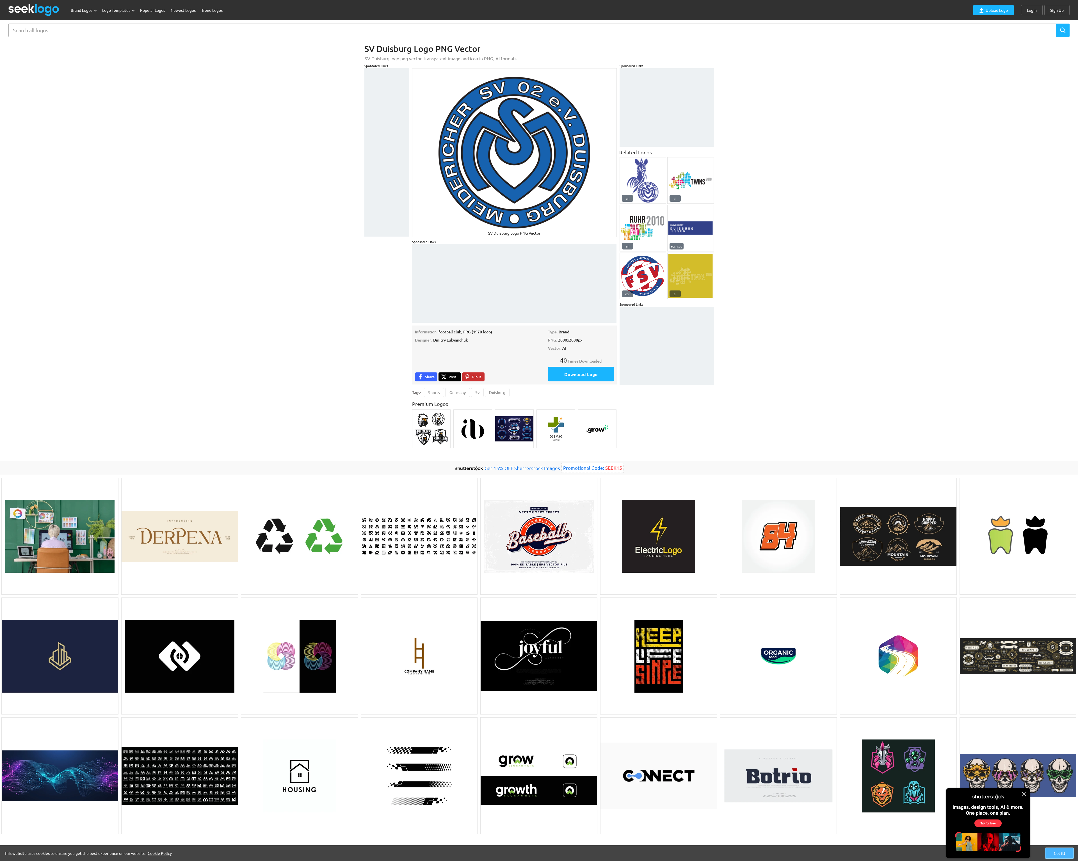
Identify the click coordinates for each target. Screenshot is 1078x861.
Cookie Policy (160, 853)
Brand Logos (82, 10)
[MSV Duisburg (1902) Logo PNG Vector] (643, 180)
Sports (434, 392)
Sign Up (1057, 10)
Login (1032, 10)
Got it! (1059, 853)
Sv (477, 392)
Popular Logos (152, 10)
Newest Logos (183, 10)
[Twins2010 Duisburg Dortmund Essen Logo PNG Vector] (690, 180)
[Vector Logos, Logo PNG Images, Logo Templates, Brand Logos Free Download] (34, 10)
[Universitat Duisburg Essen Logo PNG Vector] (690, 228)
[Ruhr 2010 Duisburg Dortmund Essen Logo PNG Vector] (643, 228)
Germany (457, 392)
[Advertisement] (386, 152)
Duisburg (497, 392)
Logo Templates (116, 10)
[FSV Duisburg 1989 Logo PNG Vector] (643, 276)
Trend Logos (212, 10)
